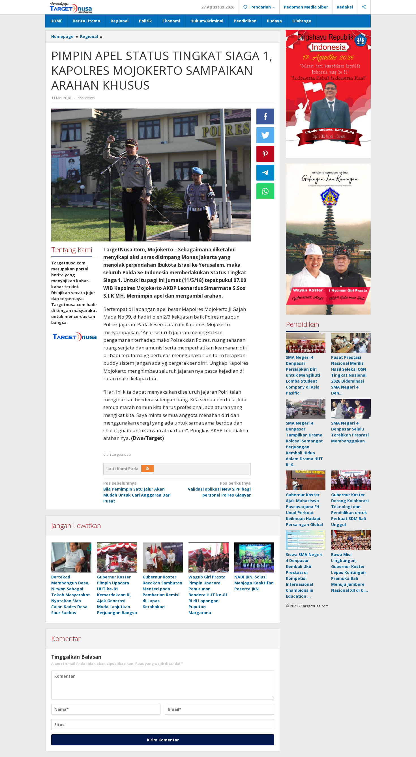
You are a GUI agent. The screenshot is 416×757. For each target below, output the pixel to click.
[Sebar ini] (265, 116)
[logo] (74, 336)
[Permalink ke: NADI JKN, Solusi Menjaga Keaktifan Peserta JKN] (254, 557)
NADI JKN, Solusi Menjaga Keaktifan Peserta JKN (254, 582)
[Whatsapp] (265, 191)
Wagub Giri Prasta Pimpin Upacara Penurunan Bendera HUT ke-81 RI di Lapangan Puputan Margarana (208, 594)
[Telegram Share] (265, 173)
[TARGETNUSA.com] (71, 7)
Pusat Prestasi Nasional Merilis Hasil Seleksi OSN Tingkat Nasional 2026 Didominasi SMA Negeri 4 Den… (348, 375)
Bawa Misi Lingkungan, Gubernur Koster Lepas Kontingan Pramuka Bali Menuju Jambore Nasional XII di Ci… (349, 572)
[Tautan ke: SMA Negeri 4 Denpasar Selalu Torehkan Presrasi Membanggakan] (351, 409)
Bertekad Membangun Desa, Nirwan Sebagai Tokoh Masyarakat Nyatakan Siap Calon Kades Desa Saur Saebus (70, 594)
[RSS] (147, 468)
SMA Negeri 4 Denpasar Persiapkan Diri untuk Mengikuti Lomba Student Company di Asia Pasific (303, 375)
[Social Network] (364, 7)
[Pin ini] (265, 154)
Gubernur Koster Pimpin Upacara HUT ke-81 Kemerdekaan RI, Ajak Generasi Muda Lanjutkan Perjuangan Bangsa (117, 594)
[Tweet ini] (265, 135)
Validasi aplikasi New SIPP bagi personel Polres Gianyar (219, 489)
